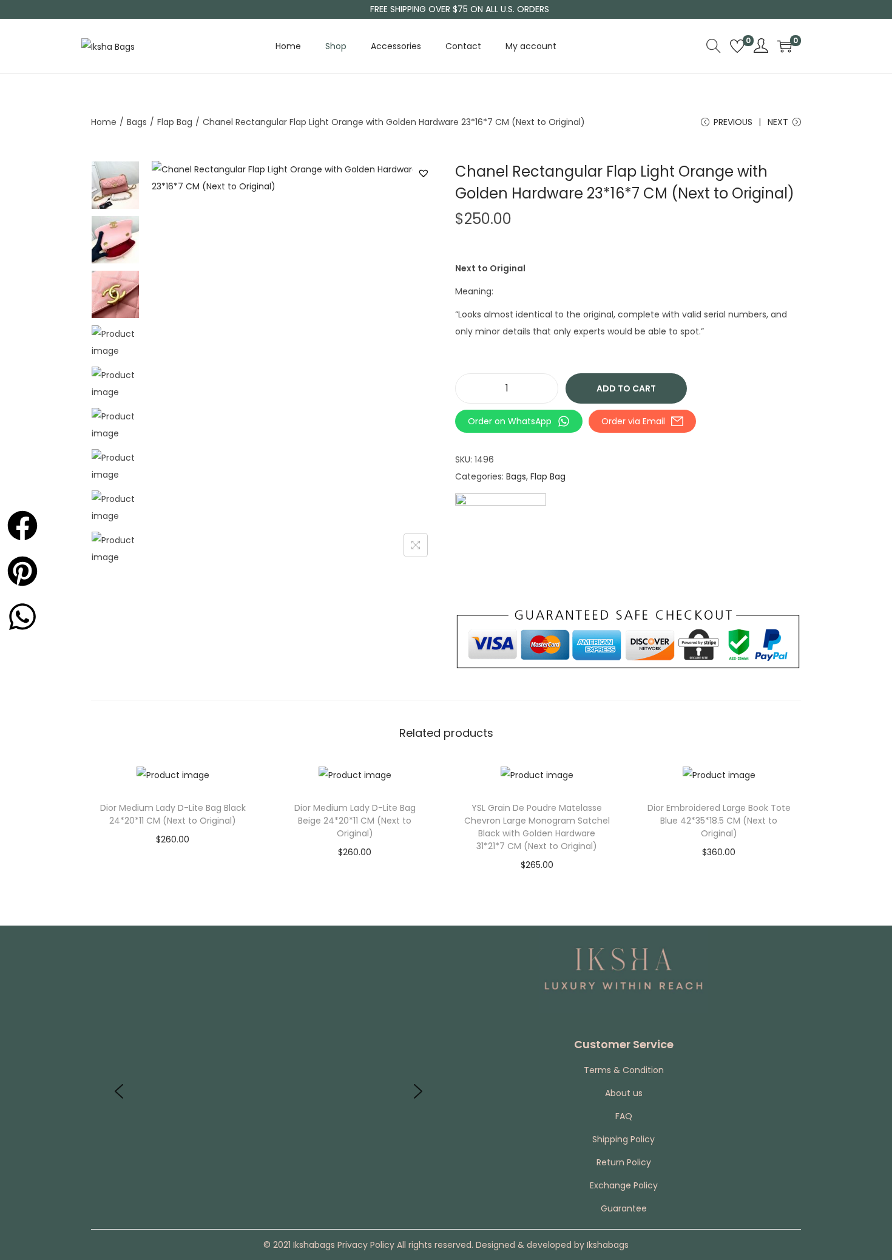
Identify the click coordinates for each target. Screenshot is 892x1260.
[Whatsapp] (19, 613)
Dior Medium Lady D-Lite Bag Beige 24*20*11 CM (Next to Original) (355, 820)
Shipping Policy (623, 1139)
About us (624, 1093)
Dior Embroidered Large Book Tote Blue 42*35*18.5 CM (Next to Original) (719, 820)
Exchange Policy (624, 1185)
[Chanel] (500, 538)
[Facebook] (19, 522)
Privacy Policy (364, 1245)
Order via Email (633, 421)
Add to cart (626, 388)
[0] (737, 46)
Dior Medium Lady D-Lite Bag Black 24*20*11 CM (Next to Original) (173, 814)
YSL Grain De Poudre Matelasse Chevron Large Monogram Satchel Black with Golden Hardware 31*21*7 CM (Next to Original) (537, 827)
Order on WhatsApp (510, 421)
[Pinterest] (19, 567)
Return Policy (623, 1162)
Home (104, 122)
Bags (137, 122)
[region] (268, 1092)
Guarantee (624, 1208)
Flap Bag (174, 122)
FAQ (623, 1116)
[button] (425, 172)
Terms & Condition (624, 1070)
